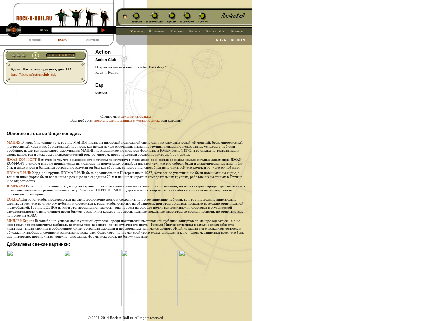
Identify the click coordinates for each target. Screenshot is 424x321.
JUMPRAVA (16, 186)
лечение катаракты (136, 116)
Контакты (92, 39)
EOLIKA (13, 199)
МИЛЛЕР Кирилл (20, 221)
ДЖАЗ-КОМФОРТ (22, 159)
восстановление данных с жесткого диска (127, 120)
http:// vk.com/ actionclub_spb (33, 74)
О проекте (35, 39)
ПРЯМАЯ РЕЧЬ (19, 173)
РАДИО (62, 39)
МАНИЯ (13, 142)
